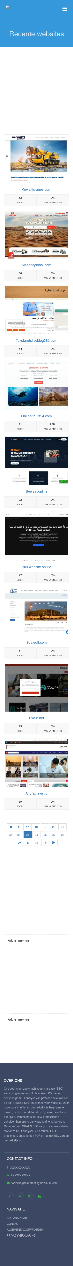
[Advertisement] (36, 86)
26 (45, 835)
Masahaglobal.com (36, 264)
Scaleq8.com (36, 642)
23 (18, 835)
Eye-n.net (36, 717)
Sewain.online (36, 491)
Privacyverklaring (21, 1235)
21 (62, 827)
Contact (13, 1224)
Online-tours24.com (36, 415)
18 (36, 827)
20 (53, 827)
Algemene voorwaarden (25, 1229)
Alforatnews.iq (36, 793)
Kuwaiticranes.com (36, 189)
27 (53, 835)
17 (27, 827)
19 (45, 827)
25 (36, 835)
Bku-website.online (36, 566)
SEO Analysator (18, 1218)
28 (62, 835)
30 (28, 842)
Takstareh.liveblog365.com (36, 340)
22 (10, 835)
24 (27, 835)
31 (36, 842)
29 (19, 842)
